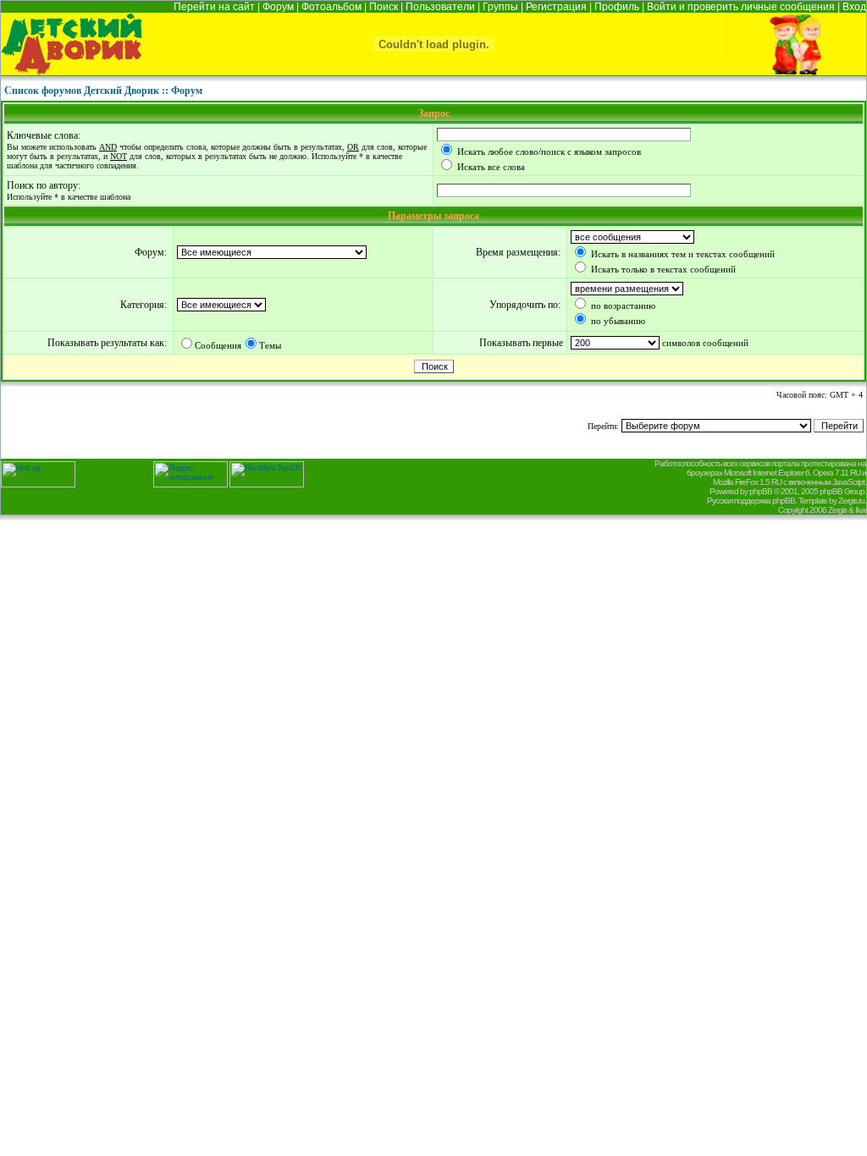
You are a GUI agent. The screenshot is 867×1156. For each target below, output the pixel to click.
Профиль (616, 7)
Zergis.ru (851, 500)
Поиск (383, 7)
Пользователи (440, 7)
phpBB (760, 491)
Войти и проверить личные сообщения (741, 7)
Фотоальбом (331, 7)
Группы (500, 7)
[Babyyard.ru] (71, 70)
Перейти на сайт (214, 7)
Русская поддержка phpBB (751, 500)
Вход (854, 7)
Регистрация (556, 7)
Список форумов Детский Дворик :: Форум (103, 90)
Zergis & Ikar (847, 510)
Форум (278, 7)
